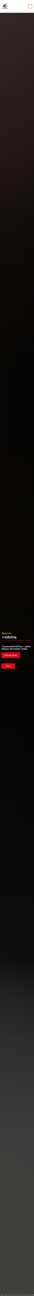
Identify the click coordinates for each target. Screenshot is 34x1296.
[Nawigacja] (30, 6)
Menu (8, 666)
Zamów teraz (10, 655)
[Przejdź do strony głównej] (5, 6)
